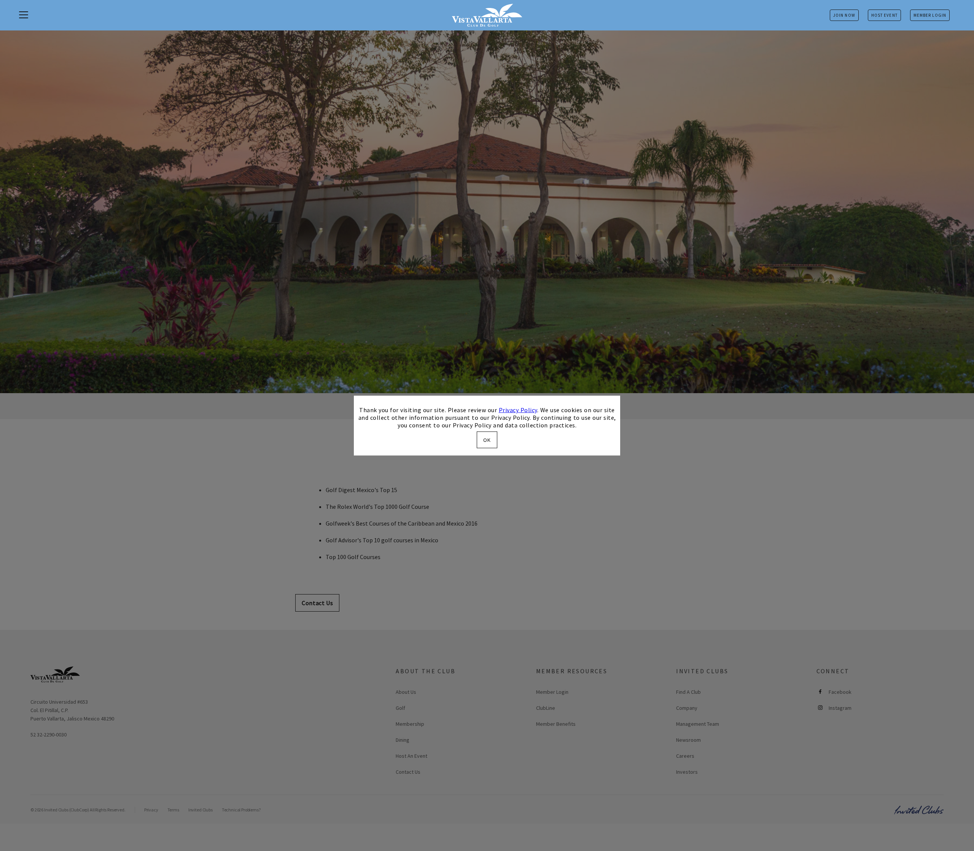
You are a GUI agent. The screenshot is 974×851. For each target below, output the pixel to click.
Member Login (930, 15)
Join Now (844, 15)
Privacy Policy (518, 410)
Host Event (884, 15)
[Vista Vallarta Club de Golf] (487, 15)
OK (487, 439)
